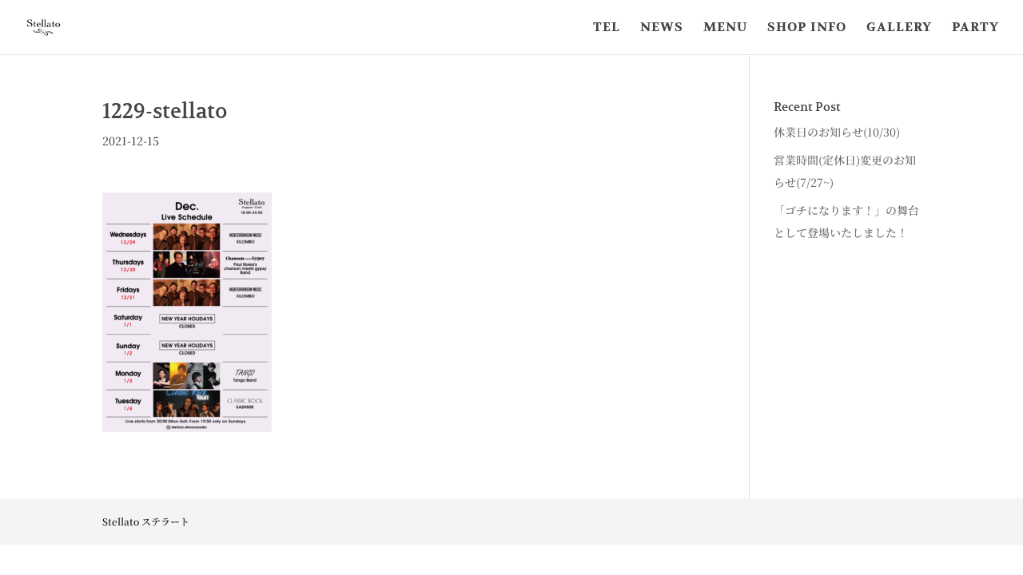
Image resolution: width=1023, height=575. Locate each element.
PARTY (975, 28)
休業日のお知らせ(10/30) (837, 132)
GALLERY (899, 28)
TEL (606, 28)
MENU (725, 28)
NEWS (661, 28)
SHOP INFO (806, 28)
